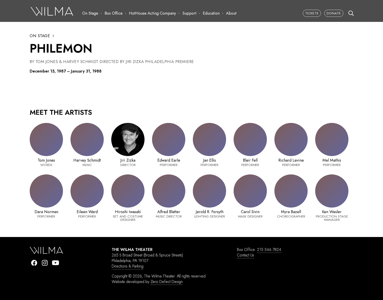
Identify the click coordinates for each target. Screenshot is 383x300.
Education (211, 13)
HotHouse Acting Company (152, 13)
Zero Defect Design (166, 282)
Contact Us (245, 255)
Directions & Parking (127, 266)
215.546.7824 (269, 249)
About (231, 13)
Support (189, 13)
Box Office (114, 13)
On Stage (90, 13)
